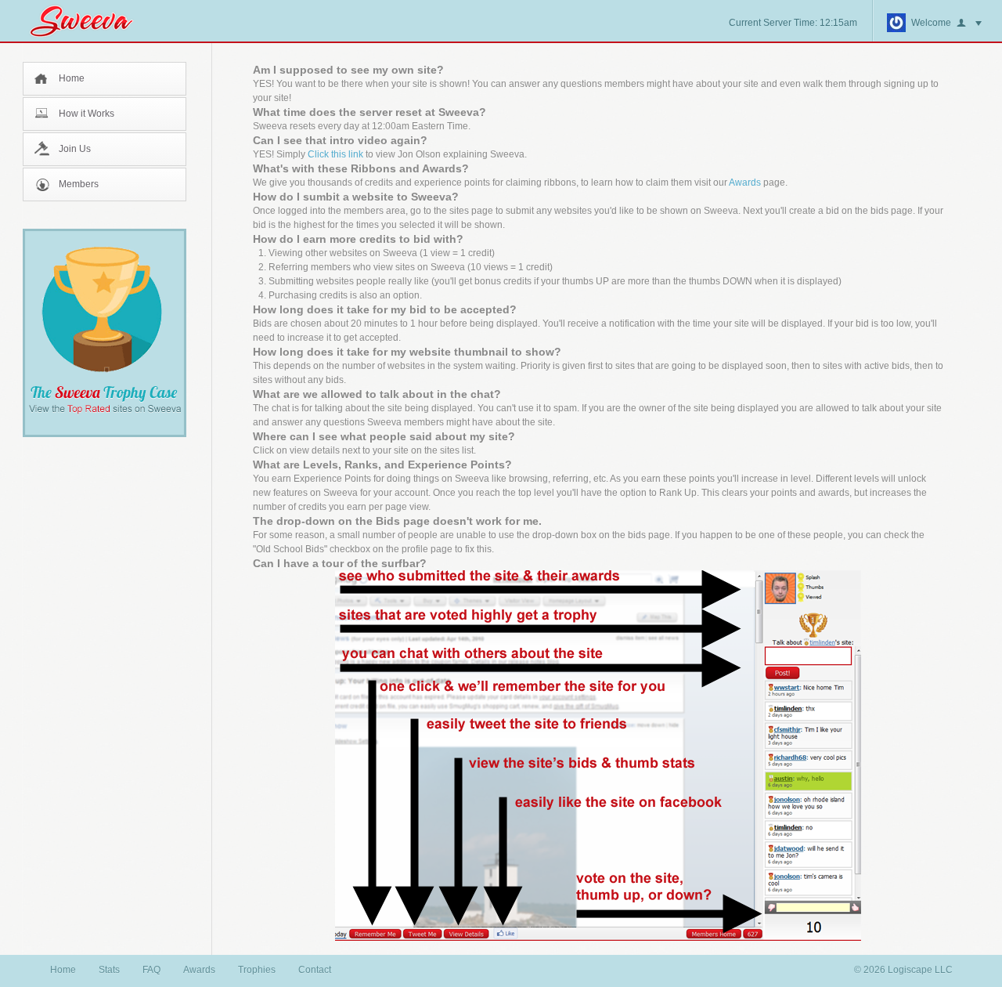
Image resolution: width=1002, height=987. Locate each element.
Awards (745, 182)
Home (72, 78)
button (969, 23)
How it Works (86, 113)
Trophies (257, 969)
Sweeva (89, 21)
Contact (314, 969)
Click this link (335, 154)
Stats (109, 969)
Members (79, 184)
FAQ (151, 969)
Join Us (75, 148)
